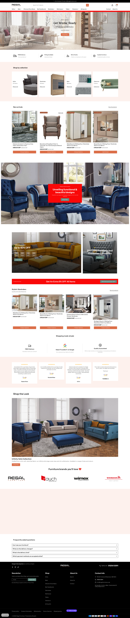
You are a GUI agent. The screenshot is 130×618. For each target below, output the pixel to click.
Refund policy (37, 611)
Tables (67, 9)
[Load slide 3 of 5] (63, 48)
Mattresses (60, 9)
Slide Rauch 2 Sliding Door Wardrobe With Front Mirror (78, 144)
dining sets (48, 604)
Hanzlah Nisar (51, 377)
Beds (19, 9)
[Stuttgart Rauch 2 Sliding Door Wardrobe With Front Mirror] (105, 307)
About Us (72, 580)
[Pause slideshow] (73, 48)
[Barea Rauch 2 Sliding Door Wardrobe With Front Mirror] (105, 126)
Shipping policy (58, 611)
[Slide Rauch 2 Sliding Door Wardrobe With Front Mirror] (78, 126)
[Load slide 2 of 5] (61, 48)
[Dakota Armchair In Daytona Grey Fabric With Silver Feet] (24, 126)
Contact (72, 583)
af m (79, 381)
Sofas (13, 9)
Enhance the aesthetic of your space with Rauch (27, 521)
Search (72, 577)
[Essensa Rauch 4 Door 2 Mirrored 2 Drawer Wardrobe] (78, 303)
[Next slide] (71, 48)
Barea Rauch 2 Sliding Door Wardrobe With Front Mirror (105, 144)
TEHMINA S (105, 378)
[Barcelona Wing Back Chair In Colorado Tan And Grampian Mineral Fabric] (51, 126)
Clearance (75, 9)
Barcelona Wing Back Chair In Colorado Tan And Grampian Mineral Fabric (51, 145)
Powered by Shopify (30, 616)
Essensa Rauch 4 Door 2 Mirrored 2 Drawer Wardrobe (77, 315)
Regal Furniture (20, 616)
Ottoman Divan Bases (51, 583)
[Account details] (112, 5)
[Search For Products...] (87, 5)
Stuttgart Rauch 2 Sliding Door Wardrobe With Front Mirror (103, 322)
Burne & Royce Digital (29, 564)
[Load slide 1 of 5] (59, 48)
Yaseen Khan (24, 381)
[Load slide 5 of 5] (68, 48)
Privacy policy (15, 611)
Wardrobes (51, 9)
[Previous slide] (56, 48)
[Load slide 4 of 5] (66, 48)
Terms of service (47, 611)
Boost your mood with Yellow (57, 521)
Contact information (26, 611)
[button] (116, 5)
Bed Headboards (49, 587)
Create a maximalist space (93, 521)
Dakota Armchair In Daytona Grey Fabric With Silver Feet (23, 144)
